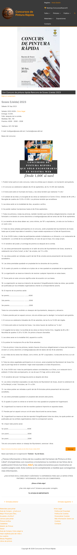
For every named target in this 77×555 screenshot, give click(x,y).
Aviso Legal (58, 509)
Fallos (46, 13)
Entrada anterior (11, 502)
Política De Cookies (61, 514)
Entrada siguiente (65, 502)
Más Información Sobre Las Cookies (64, 520)
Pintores (56, 13)
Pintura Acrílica (5, 521)
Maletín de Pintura (6, 526)
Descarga (70, 449)
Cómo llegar (21, 111)
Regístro (47, 3)
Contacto (47, 24)
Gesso (2, 529)
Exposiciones (61, 18)
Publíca (66, 13)
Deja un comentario (8, 96)
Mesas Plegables (6, 539)
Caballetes (4, 524)
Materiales (48, 18)
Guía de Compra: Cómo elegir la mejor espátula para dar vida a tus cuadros (11, 533)
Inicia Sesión (56, 3)
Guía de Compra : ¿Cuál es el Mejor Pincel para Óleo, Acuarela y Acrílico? (10, 513)
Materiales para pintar (7, 509)
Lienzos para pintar (7, 519)
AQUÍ (30, 465)
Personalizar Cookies (62, 516)
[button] (49, 13)
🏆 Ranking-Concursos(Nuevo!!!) (56, 8)
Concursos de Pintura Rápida (24, 13)
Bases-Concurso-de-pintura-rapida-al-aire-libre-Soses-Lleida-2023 (21, 449)
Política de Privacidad (62, 511)
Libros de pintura (6, 541)
